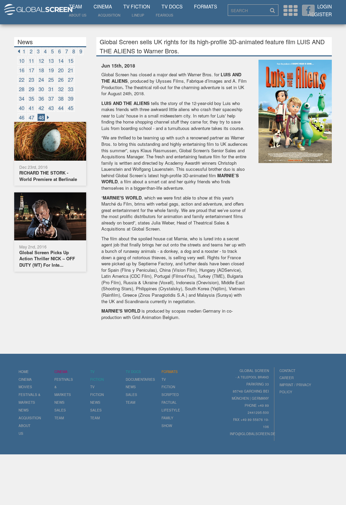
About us (77, 15)
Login (324, 6)
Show (167, 425)
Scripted (170, 394)
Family (167, 418)
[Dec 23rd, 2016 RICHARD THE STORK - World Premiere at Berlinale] (50, 142)
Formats (205, 6)
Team (75, 6)
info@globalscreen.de (252, 433)
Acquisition (109, 15)
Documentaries (140, 379)
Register (320, 14)
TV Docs (172, 6)
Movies (25, 386)
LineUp (138, 15)
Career (286, 377)
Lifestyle (171, 410)
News (24, 410)
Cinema (103, 6)
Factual (169, 402)
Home (24, 371)
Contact (287, 370)
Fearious (164, 15)
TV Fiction (136, 6)
